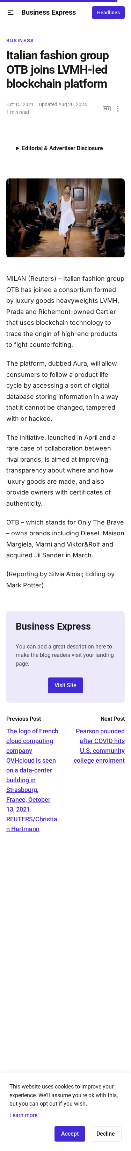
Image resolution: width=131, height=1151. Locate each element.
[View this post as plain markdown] (107, 109)
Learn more (23, 1115)
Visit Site (65, 685)
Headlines (108, 12)
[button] (10, 13)
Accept (70, 1133)
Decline (105, 1133)
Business (20, 40)
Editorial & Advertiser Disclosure (62, 148)
